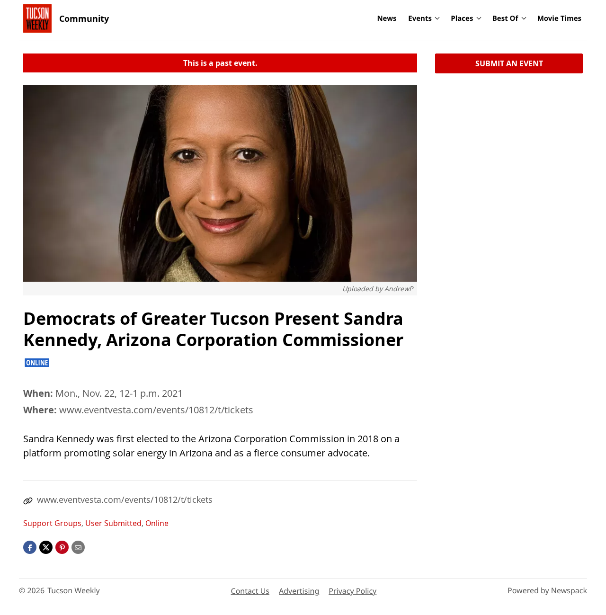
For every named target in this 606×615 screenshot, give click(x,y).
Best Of (505, 18)
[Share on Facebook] (29, 547)
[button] (62, 547)
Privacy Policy (352, 591)
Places (462, 18)
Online (157, 523)
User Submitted (113, 523)
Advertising (299, 591)
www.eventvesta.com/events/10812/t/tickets (156, 409)
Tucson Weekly (73, 590)
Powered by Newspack (547, 590)
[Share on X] (46, 547)
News (386, 18)
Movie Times (559, 18)
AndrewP (398, 288)
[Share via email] (78, 547)
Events (420, 18)
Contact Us (250, 591)
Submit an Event (509, 63)
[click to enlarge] (220, 183)
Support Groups (52, 523)
